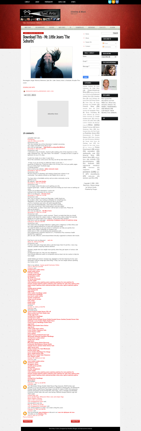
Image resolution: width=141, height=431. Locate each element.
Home (51, 420)
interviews (91, 167)
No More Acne (47, 211)
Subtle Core (62, 2)
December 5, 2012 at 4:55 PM (37, 183)
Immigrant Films (94, 110)
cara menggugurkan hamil (35, 401)
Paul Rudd (96, 131)
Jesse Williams (87, 114)
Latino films (93, 120)
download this (33, 33)
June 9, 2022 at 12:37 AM (35, 415)
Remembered (87, 135)
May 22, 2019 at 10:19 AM (35, 404)
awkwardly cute (89, 153)
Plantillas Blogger (72, 428)
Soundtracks (80, 27)
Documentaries (40, 27)
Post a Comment (28, 417)
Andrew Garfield (88, 86)
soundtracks (95, 174)
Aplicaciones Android (86, 428)
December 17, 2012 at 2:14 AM (37, 212)
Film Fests (103, 27)
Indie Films (28, 27)
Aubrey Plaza (94, 92)
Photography (49, 2)
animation (91, 151)
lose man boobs (41, 181)
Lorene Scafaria (87, 122)
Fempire (93, 104)
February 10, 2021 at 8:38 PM (36, 409)
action (97, 149)
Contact (27, 2)
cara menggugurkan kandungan (37, 406)
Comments (107, 47)
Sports (73, 2)
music (41, 33)
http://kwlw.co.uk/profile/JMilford (54, 147)
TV (70, 27)
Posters (51, 27)
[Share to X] (31, 95)
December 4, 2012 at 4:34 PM (37, 170)
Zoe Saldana (88, 147)
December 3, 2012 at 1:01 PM (37, 149)
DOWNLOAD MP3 (29, 87)
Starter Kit (88, 42)
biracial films (88, 155)
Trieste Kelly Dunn (91, 141)
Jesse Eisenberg (91, 112)
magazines (86, 169)
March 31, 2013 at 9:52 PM (36, 242)
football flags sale (33, 395)
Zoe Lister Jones (94, 145)
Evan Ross (89, 102)
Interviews (91, 27)
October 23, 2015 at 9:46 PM (36, 307)
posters (86, 172)
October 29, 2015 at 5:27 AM (36, 358)
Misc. (90, 125)
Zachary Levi (87, 143)
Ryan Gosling (95, 137)
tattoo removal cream (51, 169)
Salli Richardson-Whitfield (92, 139)
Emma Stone (96, 100)
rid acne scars (45, 194)
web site (50, 240)
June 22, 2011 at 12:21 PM (36, 141)
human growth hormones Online (49, 265)
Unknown (30, 308)
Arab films (95, 88)
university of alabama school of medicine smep (62, 220)
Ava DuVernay (87, 94)
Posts (106, 43)
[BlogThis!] (29, 95)
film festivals (88, 163)
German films (87, 108)
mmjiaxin (30, 268)
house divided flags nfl (34, 397)
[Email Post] (24, 95)
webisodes (91, 176)
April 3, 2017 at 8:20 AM (35, 400)
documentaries (88, 161)
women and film (88, 178)
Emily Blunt (86, 100)
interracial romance (91, 165)
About (37, 2)
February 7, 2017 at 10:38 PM (36, 383)
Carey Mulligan (93, 98)
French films (88, 106)
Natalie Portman (87, 127)
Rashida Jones (90, 133)
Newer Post (27, 421)
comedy (93, 159)
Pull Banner (31, 139)
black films (87, 157)
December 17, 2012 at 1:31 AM (37, 195)
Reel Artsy (52, 428)
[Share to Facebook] (33, 95)
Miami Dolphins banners (35, 398)
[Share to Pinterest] (35, 95)
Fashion (112, 27)
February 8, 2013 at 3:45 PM (36, 221)
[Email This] (27, 95)
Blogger (94, 189)
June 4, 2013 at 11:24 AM (35, 266)
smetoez (30, 411)
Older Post (75, 421)
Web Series (62, 27)
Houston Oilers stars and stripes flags (52, 397)
